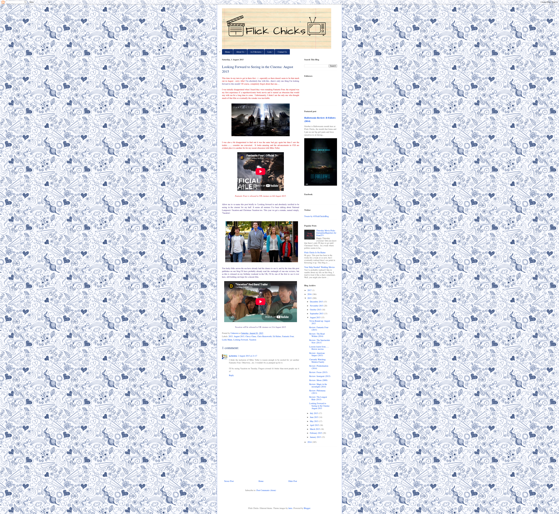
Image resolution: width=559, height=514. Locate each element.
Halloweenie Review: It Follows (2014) (320, 119)
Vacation (252, 339)
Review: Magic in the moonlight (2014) (318, 385)
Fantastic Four (288, 336)
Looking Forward (240, 339)
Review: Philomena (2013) (317, 391)
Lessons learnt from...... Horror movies (319, 347)
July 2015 (314, 413)
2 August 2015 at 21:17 (247, 355)
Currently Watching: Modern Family (317, 360)
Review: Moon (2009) (318, 380)
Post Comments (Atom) (266, 490)
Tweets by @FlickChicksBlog (316, 216)
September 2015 (317, 313)
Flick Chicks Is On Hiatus (315, 252)
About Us (240, 51)
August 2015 (239, 336)
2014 (309, 442)
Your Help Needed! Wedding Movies (319, 267)
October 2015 (316, 309)
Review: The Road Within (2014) (317, 335)
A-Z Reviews (255, 51)
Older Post (292, 481)
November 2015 (317, 305)
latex (290, 508)
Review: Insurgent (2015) (319, 376)
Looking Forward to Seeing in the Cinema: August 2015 (319, 406)
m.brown (233, 355)
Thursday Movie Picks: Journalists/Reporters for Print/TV (326, 233)
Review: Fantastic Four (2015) (318, 328)
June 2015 (314, 417)
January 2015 (315, 437)
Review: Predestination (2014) (318, 367)
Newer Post (229, 481)
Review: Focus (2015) (318, 372)
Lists (269, 51)
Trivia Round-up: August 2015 (319, 322)
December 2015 (316, 301)
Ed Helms (277, 336)
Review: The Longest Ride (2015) (318, 398)
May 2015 (314, 421)
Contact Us (282, 51)
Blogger (307, 508)
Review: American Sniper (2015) (317, 354)
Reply (231, 375)
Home (227, 51)
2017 (309, 290)
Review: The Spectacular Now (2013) (319, 341)
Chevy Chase (250, 336)
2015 (231, 336)
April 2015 (315, 425)
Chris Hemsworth (264, 336)
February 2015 (316, 433)
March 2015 (315, 429)
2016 (309, 294)
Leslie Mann (227, 339)
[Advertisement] (260, 448)
